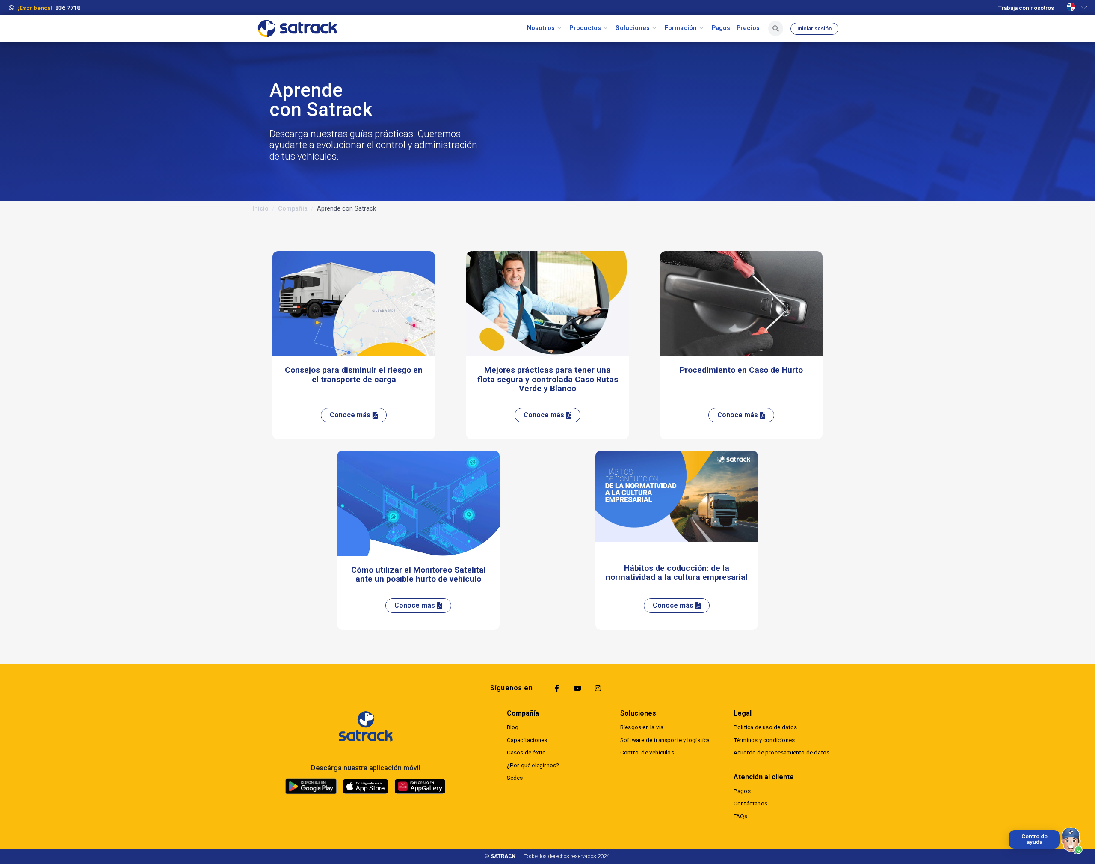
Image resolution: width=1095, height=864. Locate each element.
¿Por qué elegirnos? (533, 765)
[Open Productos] (605, 28)
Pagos (742, 790)
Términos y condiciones (764, 739)
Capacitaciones (527, 739)
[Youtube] (577, 688)
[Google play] (311, 786)
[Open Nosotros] (559, 28)
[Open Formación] (701, 28)
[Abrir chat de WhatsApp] (1072, 841)
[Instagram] (598, 688)
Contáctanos (750, 803)
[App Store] (365, 786)
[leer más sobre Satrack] (365, 726)
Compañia (293, 208)
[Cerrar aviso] (1010, 832)
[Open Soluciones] (654, 28)
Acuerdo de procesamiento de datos (782, 752)
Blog (513, 727)
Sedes (515, 777)
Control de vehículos (647, 752)
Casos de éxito (526, 752)
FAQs (741, 816)
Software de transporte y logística (665, 739)
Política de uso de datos (765, 727)
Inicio (260, 208)
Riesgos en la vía (641, 727)
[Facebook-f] (557, 688)
